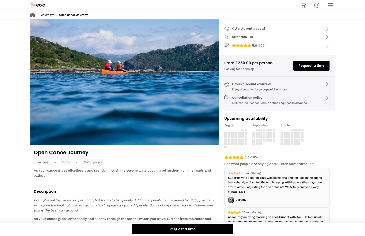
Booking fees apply (237, 69)
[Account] (317, 5)
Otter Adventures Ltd (248, 28)
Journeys (47, 15)
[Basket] (303, 5)
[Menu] (330, 5)
